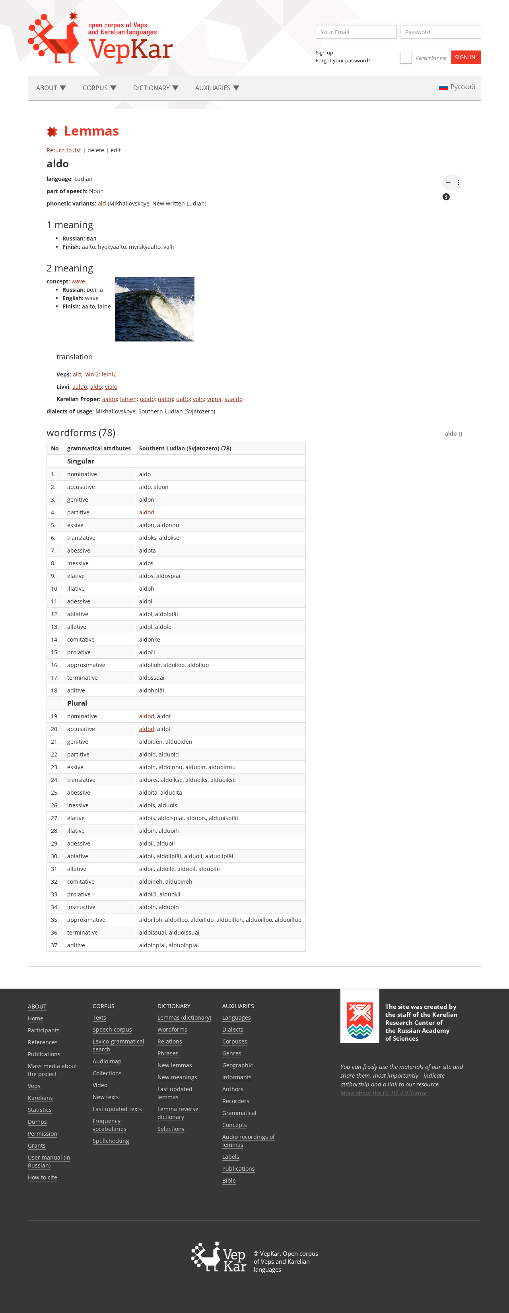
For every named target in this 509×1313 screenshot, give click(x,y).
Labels (230, 1156)
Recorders (235, 1101)
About (37, 1006)
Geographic (237, 1065)
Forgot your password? (343, 60)
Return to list (64, 150)
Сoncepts (234, 1125)
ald (102, 203)
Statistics (40, 1109)
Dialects (232, 1029)
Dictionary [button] (152, 87)
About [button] (47, 87)
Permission (42, 1133)
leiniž (109, 374)
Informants (237, 1077)
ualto (183, 399)
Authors (232, 1089)
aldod (146, 512)
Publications (44, 1054)
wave (78, 281)
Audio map (107, 1061)
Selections (171, 1129)
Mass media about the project (52, 1070)
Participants (44, 1030)
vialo (111, 386)
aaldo (79, 386)
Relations (169, 1041)
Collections (107, 1073)
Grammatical (239, 1113)
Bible (229, 1180)
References (43, 1042)
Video (100, 1085)
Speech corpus (112, 1029)
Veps (34, 1086)
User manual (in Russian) (49, 1161)
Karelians (40, 1098)
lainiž (91, 374)
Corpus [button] (96, 87)
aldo (96, 386)
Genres (231, 1053)
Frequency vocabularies (109, 1125)
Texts (99, 1017)
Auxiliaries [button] (213, 87)
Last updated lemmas (174, 1093)
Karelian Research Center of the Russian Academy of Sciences (421, 1026)
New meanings (177, 1077)
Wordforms (172, 1029)
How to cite (42, 1177)
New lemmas (174, 1065)
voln (198, 399)
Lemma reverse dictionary (177, 1113)
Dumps (37, 1121)
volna (214, 399)
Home (35, 1018)
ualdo (165, 399)
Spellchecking (111, 1140)
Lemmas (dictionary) (184, 1017)
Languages (236, 1017)
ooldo (147, 399)
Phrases (168, 1053)
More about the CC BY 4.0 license (383, 1093)
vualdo (234, 399)
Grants (37, 1145)
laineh (128, 399)
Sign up (324, 52)
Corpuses (234, 1041)
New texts (106, 1097)
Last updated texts (117, 1109)
